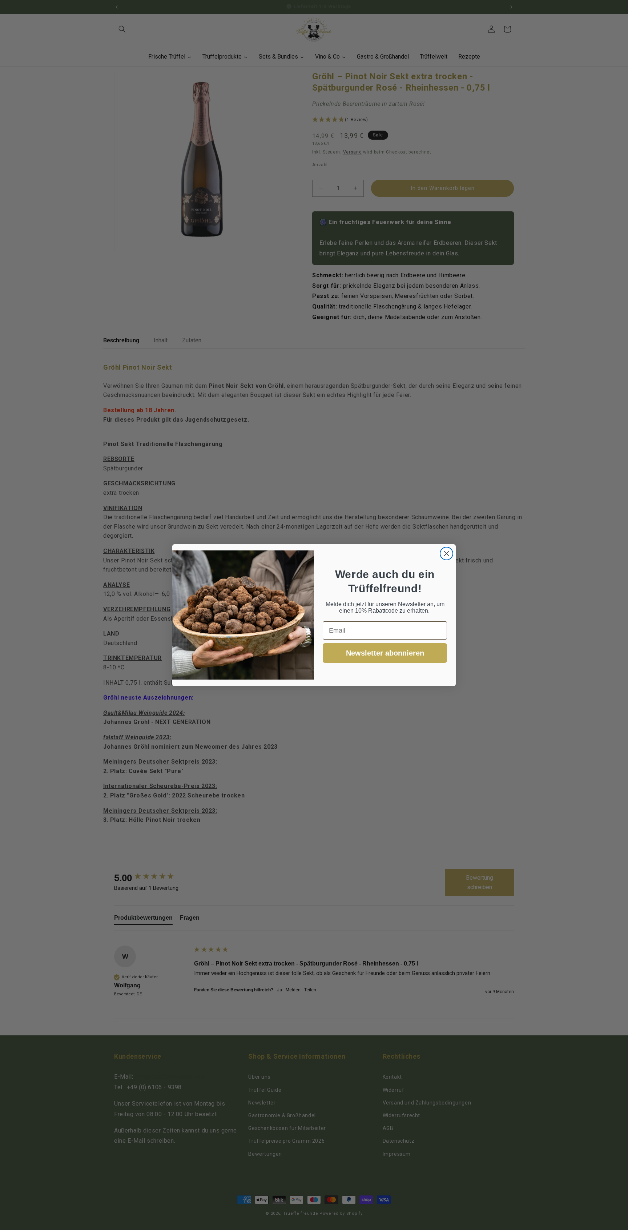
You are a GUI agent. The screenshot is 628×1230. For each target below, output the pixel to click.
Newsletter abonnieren (385, 653)
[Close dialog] (446, 553)
